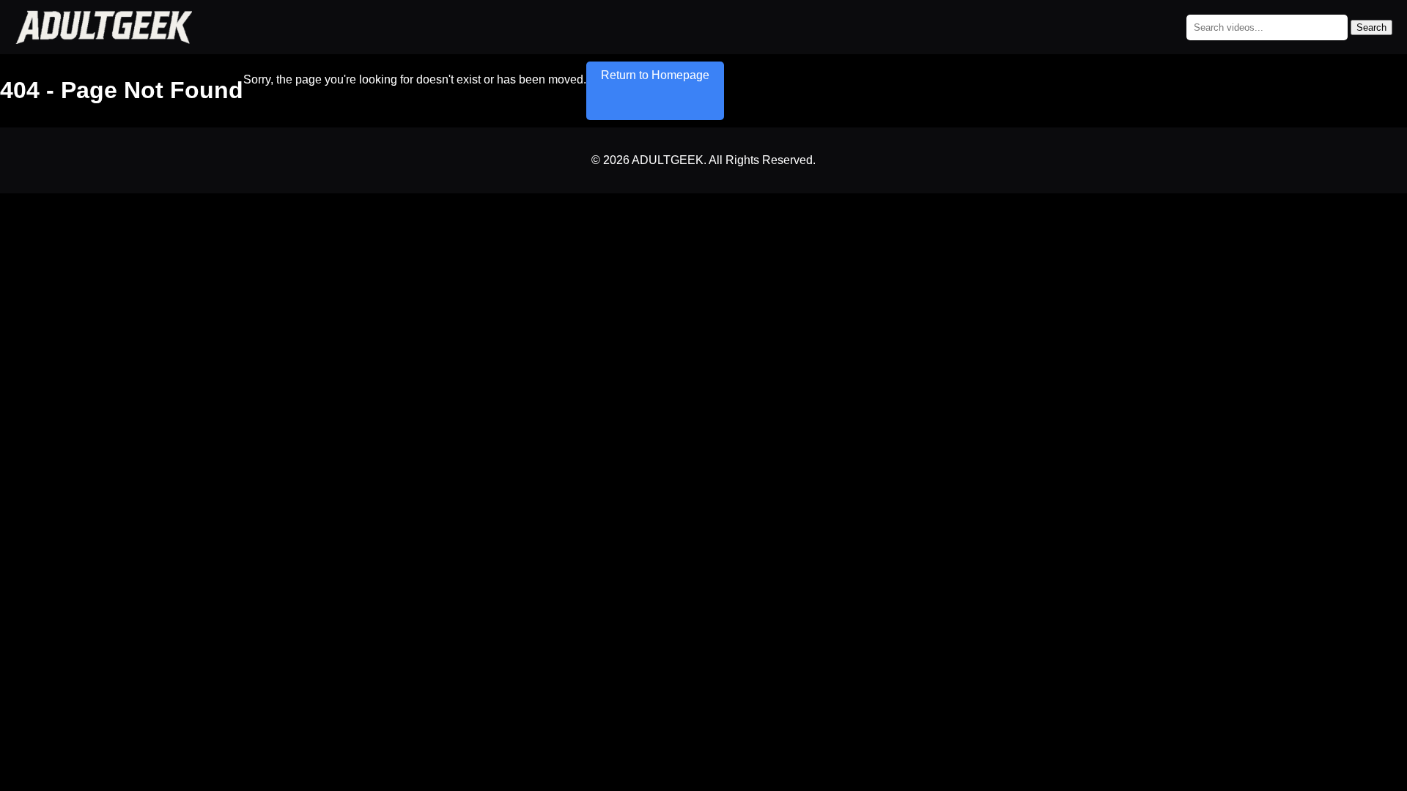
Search (1371, 27)
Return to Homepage (655, 75)
